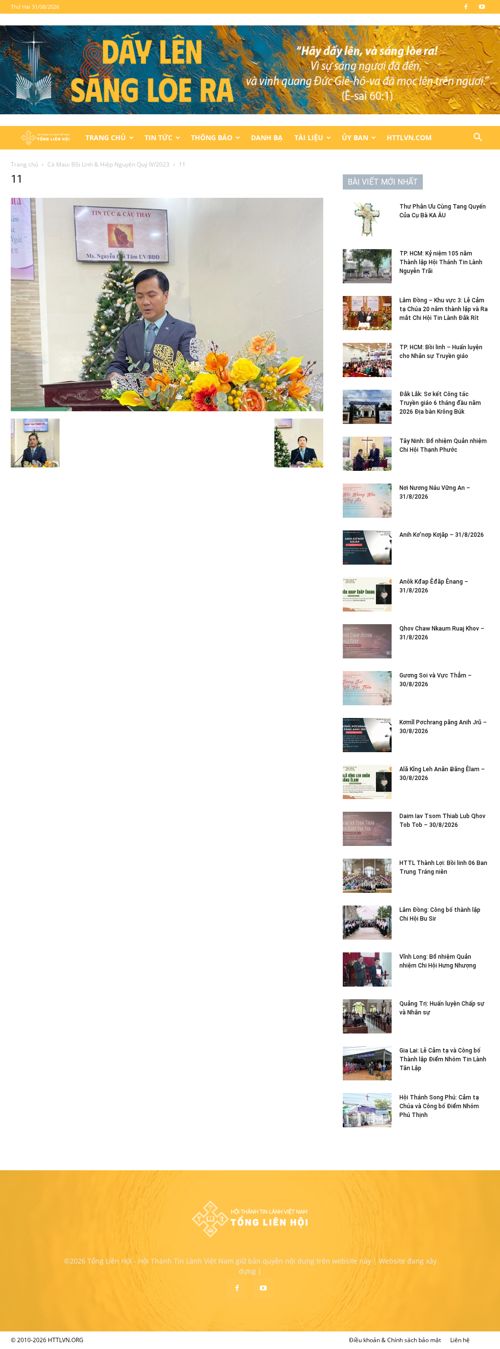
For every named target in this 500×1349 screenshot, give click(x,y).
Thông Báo (211, 137)
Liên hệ (460, 1340)
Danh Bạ (267, 137)
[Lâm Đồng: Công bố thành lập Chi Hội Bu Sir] (367, 923)
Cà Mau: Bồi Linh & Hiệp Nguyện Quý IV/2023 (108, 164)
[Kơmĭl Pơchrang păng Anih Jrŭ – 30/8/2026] (367, 735)
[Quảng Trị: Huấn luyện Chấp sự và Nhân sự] (367, 1016)
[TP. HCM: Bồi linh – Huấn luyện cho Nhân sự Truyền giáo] (367, 360)
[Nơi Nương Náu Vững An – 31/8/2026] (367, 501)
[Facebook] (465, 7)
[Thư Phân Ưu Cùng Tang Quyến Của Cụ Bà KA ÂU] (367, 219)
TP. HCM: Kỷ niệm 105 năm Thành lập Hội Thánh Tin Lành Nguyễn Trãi (440, 262)
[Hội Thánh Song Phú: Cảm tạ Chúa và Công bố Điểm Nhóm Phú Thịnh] (367, 1110)
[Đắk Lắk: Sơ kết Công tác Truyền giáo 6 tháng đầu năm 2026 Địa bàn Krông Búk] (367, 407)
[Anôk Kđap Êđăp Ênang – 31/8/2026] (367, 594)
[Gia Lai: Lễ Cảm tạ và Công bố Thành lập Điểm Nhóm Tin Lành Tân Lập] (367, 1063)
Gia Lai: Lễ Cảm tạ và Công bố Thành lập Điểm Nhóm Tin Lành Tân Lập (442, 1059)
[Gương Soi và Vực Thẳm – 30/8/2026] (367, 688)
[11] (167, 408)
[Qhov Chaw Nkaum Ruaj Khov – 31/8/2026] (367, 641)
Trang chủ (24, 164)
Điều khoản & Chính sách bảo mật (395, 1340)
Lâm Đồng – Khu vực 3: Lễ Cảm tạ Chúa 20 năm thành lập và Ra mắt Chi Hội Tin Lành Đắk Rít (443, 309)
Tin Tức (158, 137)
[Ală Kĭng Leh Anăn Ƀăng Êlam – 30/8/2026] (367, 782)
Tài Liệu (308, 137)
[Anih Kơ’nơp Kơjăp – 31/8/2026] (367, 547)
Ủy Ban (355, 137)
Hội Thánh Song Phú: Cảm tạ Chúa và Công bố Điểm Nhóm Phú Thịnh (439, 1106)
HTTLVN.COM (409, 137)
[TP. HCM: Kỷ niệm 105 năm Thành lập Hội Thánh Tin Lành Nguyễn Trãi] (367, 266)
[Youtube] (482, 7)
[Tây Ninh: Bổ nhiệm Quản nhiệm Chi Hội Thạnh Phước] (367, 454)
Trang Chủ (105, 137)
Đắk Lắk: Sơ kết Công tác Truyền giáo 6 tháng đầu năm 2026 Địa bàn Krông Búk (440, 403)
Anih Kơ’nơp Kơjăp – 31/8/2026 (441, 534)
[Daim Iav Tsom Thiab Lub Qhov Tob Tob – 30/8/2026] (367, 829)
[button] (477, 138)
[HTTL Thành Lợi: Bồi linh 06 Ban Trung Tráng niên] (367, 876)
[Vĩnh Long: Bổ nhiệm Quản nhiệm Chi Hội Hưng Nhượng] (367, 969)
